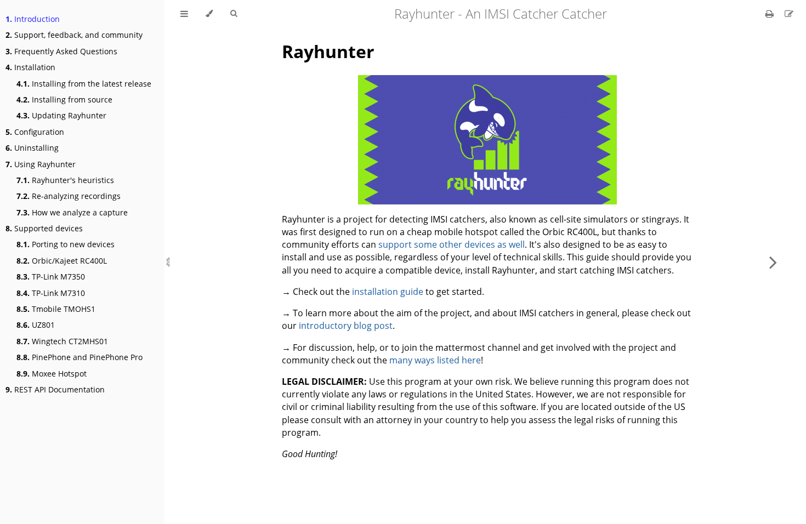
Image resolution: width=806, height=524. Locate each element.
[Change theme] (209, 13)
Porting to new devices (65, 244)
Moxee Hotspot (51, 373)
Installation (30, 67)
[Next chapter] (773, 262)
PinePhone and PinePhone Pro (79, 357)
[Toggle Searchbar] (234, 13)
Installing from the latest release (83, 83)
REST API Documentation (55, 389)
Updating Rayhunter (61, 115)
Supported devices (44, 228)
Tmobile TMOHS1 (55, 309)
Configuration (34, 132)
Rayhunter (328, 51)
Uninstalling (32, 148)
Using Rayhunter (40, 164)
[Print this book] (770, 14)
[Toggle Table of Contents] (184, 13)
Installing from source (64, 99)
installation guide (387, 292)
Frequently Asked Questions (61, 51)
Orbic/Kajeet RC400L (61, 260)
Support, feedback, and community (74, 35)
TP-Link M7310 (50, 293)
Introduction (32, 19)
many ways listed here (435, 360)
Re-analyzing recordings (68, 196)
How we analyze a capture (72, 212)
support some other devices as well (451, 244)
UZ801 (35, 325)
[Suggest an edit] (789, 14)
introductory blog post (346, 326)
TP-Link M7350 (50, 276)
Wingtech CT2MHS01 (62, 341)
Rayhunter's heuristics (65, 180)
